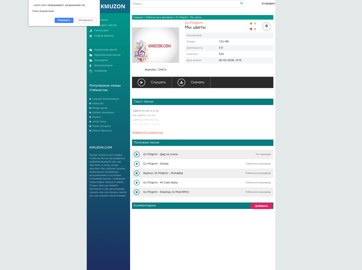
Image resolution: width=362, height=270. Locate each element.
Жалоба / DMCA (156, 70)
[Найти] (241, 3)
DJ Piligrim (194, 23)
